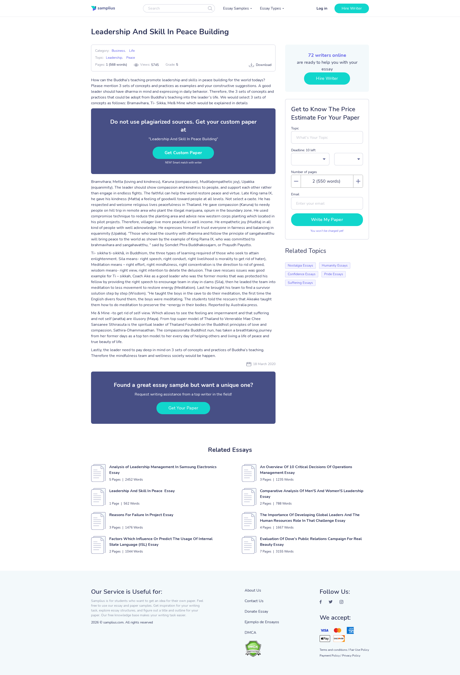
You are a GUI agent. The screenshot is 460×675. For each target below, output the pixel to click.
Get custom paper (183, 153)
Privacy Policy (351, 656)
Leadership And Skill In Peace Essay (142, 491)
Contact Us (254, 601)
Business (118, 50)
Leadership (114, 57)
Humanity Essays (335, 265)
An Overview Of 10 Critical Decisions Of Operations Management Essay (306, 469)
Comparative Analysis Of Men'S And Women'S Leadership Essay (311, 493)
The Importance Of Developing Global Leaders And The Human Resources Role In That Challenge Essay (310, 517)
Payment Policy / (330, 656)
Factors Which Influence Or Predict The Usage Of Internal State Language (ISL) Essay (161, 541)
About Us (253, 590)
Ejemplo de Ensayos (262, 622)
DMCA (250, 632)
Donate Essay (256, 611)
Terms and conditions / (334, 650)
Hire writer (352, 8)
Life (132, 50)
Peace (130, 57)
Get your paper (183, 408)
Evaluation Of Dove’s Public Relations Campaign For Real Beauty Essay (311, 541)
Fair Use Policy (359, 650)
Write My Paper (327, 219)
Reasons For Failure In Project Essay (141, 515)
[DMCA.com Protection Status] (262, 646)
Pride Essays (333, 274)
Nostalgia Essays (300, 265)
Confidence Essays (302, 274)
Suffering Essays (300, 282)
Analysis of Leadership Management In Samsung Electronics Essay (163, 469)
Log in (321, 8)
